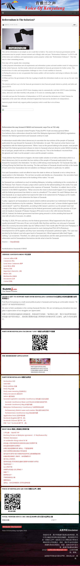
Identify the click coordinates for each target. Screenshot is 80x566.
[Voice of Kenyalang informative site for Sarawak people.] (40, 5)
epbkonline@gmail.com (57, 550)
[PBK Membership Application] (40, 365)
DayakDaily (14, 242)
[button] (74, 24)
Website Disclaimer (12, 527)
